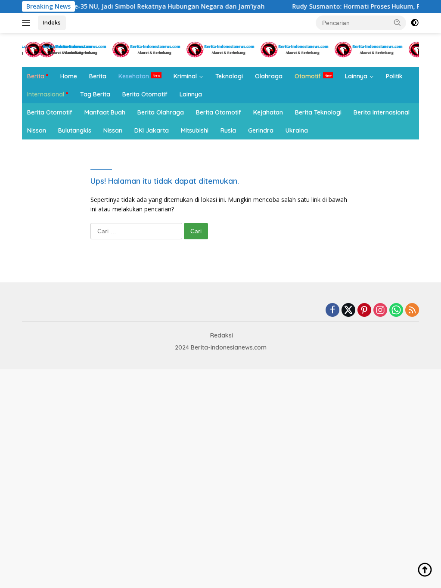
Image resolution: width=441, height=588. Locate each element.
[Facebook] (332, 310)
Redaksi (221, 335)
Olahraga (269, 76)
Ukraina (297, 130)
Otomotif (308, 76)
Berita (35, 76)
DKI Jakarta (151, 130)
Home (68, 76)
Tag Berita (95, 94)
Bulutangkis (74, 130)
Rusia (228, 130)
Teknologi (229, 76)
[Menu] (28, 22)
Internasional (45, 94)
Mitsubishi (194, 130)
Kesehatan (133, 76)
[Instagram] (380, 310)
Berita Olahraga (160, 112)
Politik (394, 76)
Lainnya (356, 76)
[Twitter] (348, 310)
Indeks (52, 22)
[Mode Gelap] (414, 22)
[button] (397, 22)
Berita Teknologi (318, 112)
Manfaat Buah (104, 112)
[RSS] (412, 310)
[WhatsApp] (396, 310)
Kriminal (185, 76)
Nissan (36, 130)
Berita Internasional (382, 112)
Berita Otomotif (145, 94)
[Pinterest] (364, 310)
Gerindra (260, 130)
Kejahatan (268, 112)
